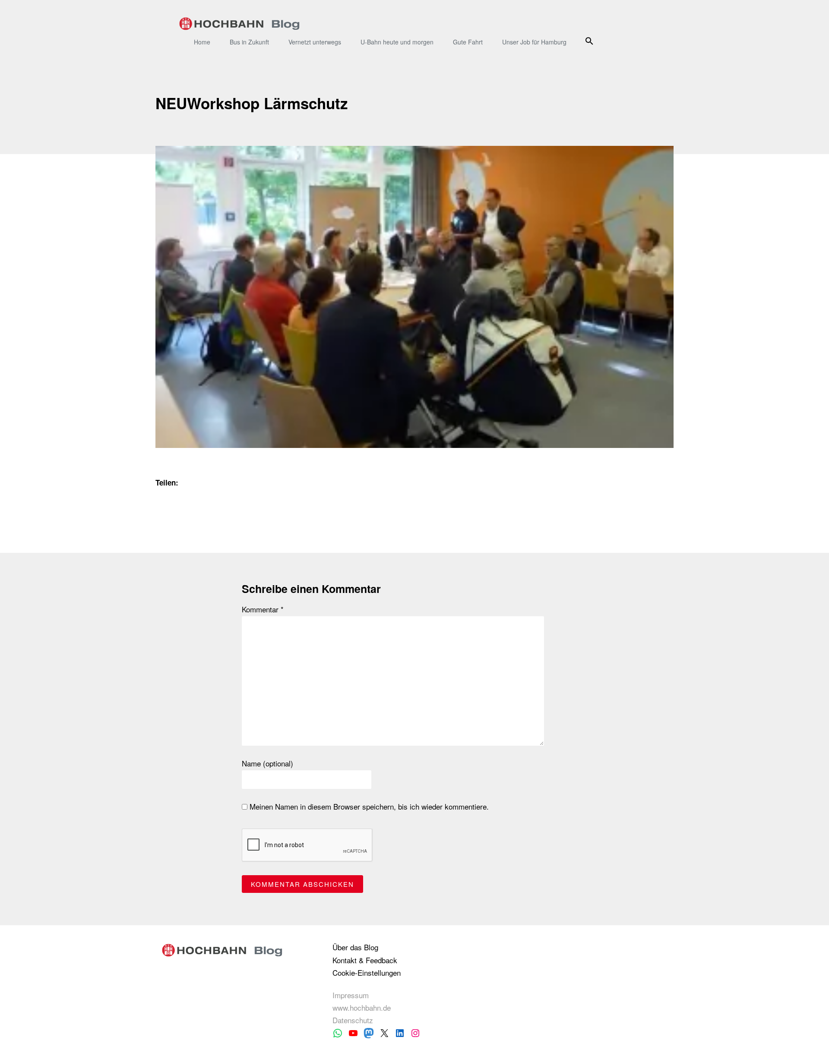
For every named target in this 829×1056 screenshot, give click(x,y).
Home (202, 42)
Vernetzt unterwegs (314, 42)
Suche (590, 40)
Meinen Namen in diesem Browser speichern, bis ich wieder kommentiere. (368, 806)
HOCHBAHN (239, 23)
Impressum (350, 995)
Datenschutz (352, 1020)
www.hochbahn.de (361, 1007)
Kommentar (263, 609)
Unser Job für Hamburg (534, 42)
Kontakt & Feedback (364, 960)
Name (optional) (267, 763)
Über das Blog (355, 947)
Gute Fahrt (468, 42)
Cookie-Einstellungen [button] (366, 972)
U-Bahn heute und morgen (397, 42)
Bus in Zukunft (249, 42)
